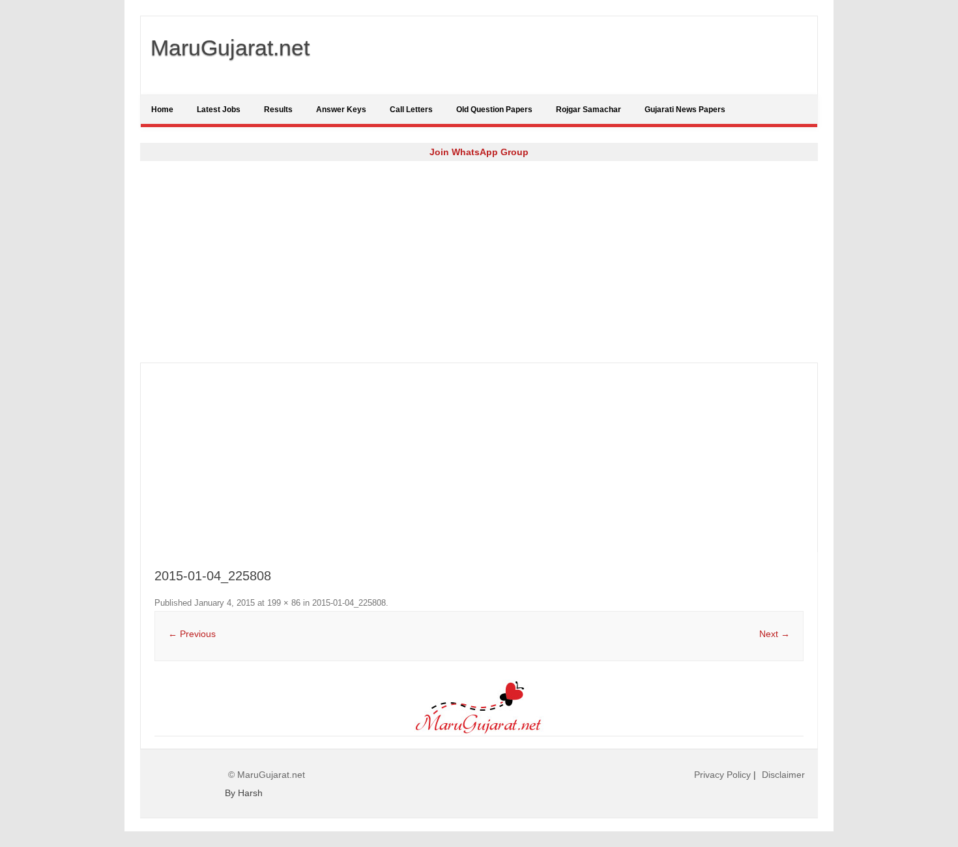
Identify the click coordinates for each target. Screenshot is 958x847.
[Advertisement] (479, 261)
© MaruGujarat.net (266, 774)
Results (278, 109)
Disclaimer (783, 774)
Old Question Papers (494, 109)
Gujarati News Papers (685, 109)
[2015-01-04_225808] (479, 707)
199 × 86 (283, 603)
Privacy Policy (722, 774)
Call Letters (411, 109)
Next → (774, 634)
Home (162, 109)
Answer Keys (341, 109)
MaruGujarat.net (230, 47)
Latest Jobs (218, 109)
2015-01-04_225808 (349, 603)
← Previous (192, 634)
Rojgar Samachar (588, 109)
